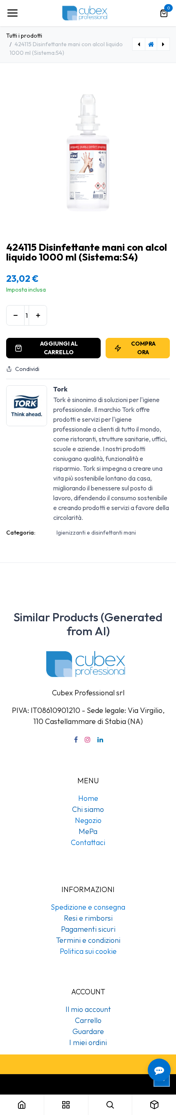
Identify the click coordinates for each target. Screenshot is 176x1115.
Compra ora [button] (143, 348)
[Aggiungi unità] (38, 315)
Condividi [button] (27, 369)
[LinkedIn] (100, 739)
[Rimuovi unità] (15, 315)
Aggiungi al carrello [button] (59, 348)
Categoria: (20, 532)
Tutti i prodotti (24, 35)
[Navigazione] (12, 13)
